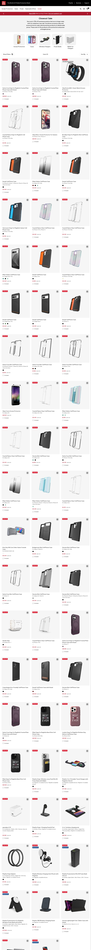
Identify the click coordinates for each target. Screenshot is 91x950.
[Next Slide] (87, 13)
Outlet (40, 9)
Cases (16, 9)
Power (22, 9)
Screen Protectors (7, 9)
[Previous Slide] (3, 13)
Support (87, 3)
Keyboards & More (30, 9)
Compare (6, 99)
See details (52, 13)
